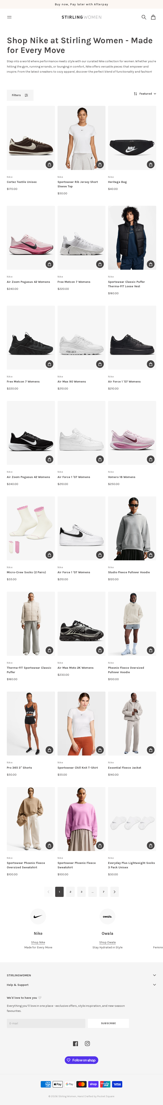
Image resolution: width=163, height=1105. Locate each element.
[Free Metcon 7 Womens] (82, 238)
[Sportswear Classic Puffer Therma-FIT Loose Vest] (132, 238)
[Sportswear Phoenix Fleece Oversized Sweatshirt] (31, 819)
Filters (16, 95)
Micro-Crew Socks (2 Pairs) (26, 572)
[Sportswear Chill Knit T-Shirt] (82, 724)
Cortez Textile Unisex (22, 182)
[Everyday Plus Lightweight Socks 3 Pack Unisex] (132, 819)
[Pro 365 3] (31, 724)
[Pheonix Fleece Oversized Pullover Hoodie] (132, 624)
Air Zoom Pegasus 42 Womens (28, 282)
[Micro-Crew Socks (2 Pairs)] (31, 528)
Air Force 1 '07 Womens (124, 381)
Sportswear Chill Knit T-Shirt (78, 767)
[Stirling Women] (81, 17)
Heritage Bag (117, 182)
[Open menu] (9, 17)
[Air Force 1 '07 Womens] (132, 338)
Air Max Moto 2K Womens (76, 668)
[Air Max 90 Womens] (82, 338)
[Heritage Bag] (132, 138)
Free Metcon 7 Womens (74, 282)
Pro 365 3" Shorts (19, 767)
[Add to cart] (49, 164)
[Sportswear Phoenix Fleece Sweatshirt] (82, 819)
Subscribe (108, 1023)
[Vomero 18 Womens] (132, 433)
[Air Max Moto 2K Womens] (82, 624)
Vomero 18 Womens (121, 477)
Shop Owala (107, 942)
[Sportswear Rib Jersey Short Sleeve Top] (82, 138)
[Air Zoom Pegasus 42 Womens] (31, 238)
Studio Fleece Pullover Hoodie (129, 572)
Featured (145, 93)
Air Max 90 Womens (72, 381)
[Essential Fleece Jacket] (132, 724)
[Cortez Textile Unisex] (31, 138)
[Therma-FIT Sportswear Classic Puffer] (31, 624)
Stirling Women (67, 1096)
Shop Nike (38, 942)
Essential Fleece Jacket (124, 767)
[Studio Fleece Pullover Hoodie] (132, 528)
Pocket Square (105, 1096)
